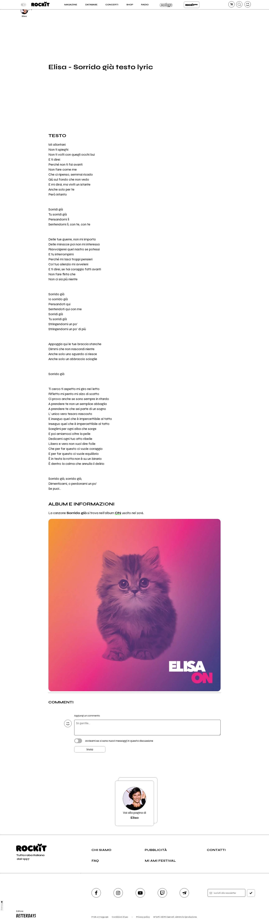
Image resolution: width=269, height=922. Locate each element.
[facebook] (96, 893)
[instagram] (118, 893)
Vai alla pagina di (134, 815)
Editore (18, 912)
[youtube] (140, 893)
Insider (166, 5)
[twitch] (162, 893)
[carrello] (231, 4)
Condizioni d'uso (120, 917)
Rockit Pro (191, 4)
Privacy (2, 906)
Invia (89, 749)
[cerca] (239, 4)
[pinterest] (228, 10)
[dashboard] (248, 4)
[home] (40, 4)
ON (118, 513)
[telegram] (184, 893)
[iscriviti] (251, 893)
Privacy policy (143, 917)
